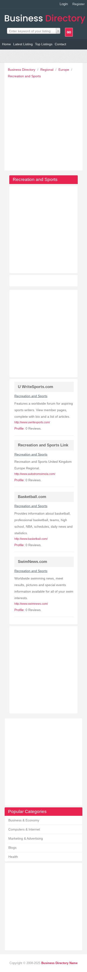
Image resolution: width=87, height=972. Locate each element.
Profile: (19, 428)
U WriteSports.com (35, 387)
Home (6, 44)
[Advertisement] (43, 123)
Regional (47, 69)
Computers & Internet (24, 829)
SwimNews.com (32, 561)
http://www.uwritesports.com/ (32, 422)
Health (13, 857)
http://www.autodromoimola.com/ (34, 474)
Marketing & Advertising (25, 838)
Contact (60, 44)
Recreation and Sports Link (43, 445)
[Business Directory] (46, 17)
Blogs (12, 847)
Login (64, 4)
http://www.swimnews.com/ (31, 603)
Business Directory (22, 69)
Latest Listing (23, 44)
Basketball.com (32, 497)
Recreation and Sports (24, 76)
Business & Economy (23, 820)
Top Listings (43, 44)
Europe (64, 69)
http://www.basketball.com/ (31, 538)
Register (78, 4)
